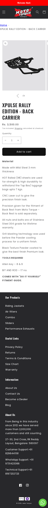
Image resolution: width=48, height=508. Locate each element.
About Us (11, 388)
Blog (8, 405)
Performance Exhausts (20, 328)
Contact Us (12, 393)
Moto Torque (27, 503)
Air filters (11, 311)
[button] (3, 12)
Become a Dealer (16, 399)
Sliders (9, 323)
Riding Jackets (14, 306)
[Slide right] (30, 96)
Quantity (6, 133)
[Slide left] (18, 96)
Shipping (18, 128)
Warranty (11, 369)
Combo (10, 317)
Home (3, 25)
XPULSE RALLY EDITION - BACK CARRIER (23, 29)
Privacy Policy (14, 347)
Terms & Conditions (18, 358)
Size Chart (12, 364)
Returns (10, 352)
